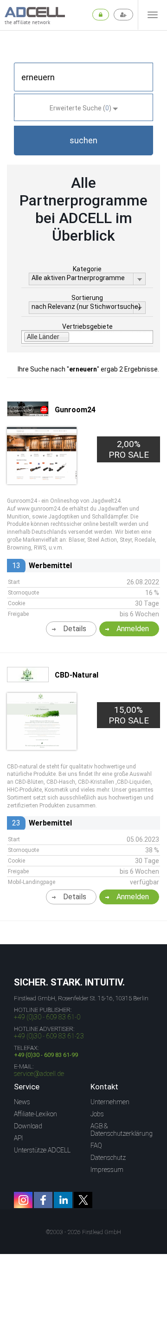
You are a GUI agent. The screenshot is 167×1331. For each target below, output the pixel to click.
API (18, 1138)
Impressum (106, 1169)
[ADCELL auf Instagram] (23, 1200)
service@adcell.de (39, 1073)
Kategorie (87, 269)
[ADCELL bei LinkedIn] (63, 1200)
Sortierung (87, 297)
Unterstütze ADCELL (42, 1150)
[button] (83, 140)
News (22, 1102)
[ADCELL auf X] (83, 1200)
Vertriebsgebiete (87, 326)
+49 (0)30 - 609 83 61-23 (49, 1036)
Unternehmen (109, 1102)
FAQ (96, 1145)
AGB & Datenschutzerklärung (121, 1129)
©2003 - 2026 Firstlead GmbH (83, 1232)
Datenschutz (108, 1157)
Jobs (97, 1114)
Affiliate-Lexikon (35, 1114)
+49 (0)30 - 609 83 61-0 (47, 1017)
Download (28, 1126)
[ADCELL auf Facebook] (43, 1200)
